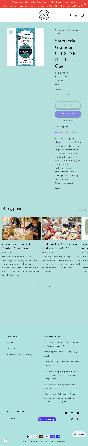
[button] (6, 15)
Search (10, 342)
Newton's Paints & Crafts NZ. (39, 441)
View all (82, 210)
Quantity (58, 89)
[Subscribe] (33, 419)
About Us (11, 348)
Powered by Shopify (58, 441)
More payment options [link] (68, 120)
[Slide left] (38, 286)
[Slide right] (49, 286)
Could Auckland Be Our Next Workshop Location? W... (60, 246)
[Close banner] (85, 4)
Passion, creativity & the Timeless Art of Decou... (17, 246)
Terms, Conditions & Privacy (19, 354)
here (74, 132)
